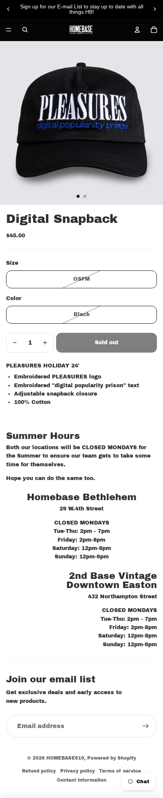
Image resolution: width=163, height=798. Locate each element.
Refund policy (39, 771)
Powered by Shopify (111, 758)
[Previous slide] (8, 9)
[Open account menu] (137, 29)
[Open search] (25, 29)
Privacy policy (77, 771)
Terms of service (120, 771)
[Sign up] (146, 726)
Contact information (82, 780)
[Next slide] (154, 9)
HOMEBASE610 (65, 758)
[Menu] (8, 29)
